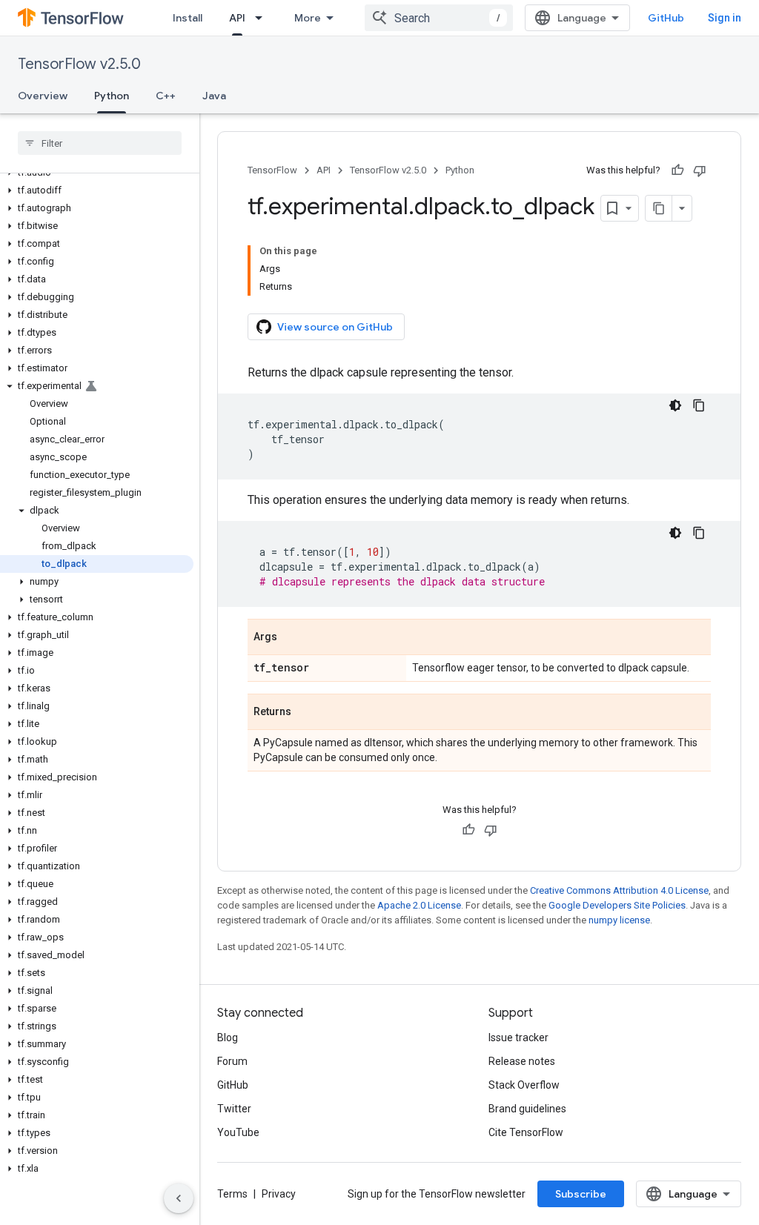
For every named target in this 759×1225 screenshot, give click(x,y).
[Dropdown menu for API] (263, 18)
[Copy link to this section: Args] (292, 638)
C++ (166, 95)
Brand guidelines (527, 1109)
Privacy (279, 1194)
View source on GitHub (335, 326)
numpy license (619, 920)
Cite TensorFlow (525, 1132)
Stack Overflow (524, 1085)
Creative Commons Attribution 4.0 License (619, 890)
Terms (232, 1194)
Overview (42, 95)
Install (187, 17)
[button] (96, 190)
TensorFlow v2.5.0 (79, 64)
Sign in (724, 18)
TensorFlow (272, 170)
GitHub (666, 17)
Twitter (234, 1109)
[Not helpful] (700, 170)
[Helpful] (677, 170)
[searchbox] (100, 143)
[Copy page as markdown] (659, 208)
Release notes (521, 1061)
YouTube (238, 1132)
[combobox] (439, 17)
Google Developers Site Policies (617, 905)
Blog (227, 1037)
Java (214, 95)
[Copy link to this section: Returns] (306, 713)
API (237, 17)
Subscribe (580, 1194)
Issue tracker (518, 1037)
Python (111, 95)
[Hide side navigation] (178, 1198)
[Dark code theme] (675, 405)
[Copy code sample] (699, 405)
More (307, 17)
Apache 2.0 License (419, 905)
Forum (232, 1061)
